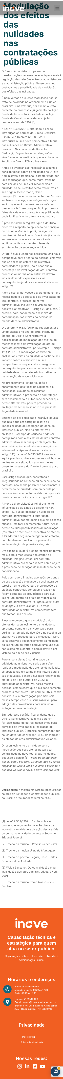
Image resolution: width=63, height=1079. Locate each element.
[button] (57, 8)
